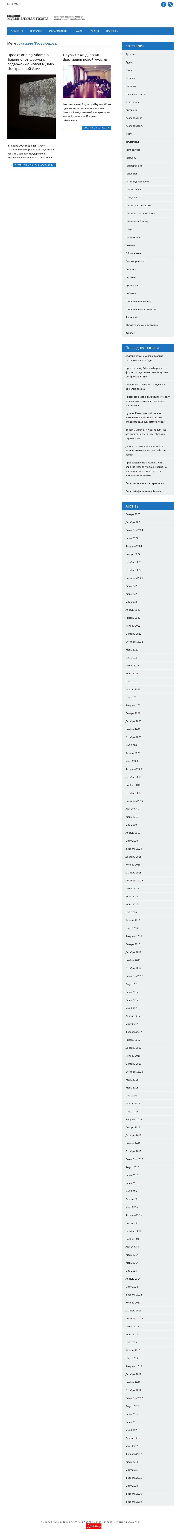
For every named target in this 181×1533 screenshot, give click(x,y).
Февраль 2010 (133, 1493)
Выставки (130, 86)
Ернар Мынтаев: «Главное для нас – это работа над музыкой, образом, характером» (146, 434)
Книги (128, 133)
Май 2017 (131, 1008)
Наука (78, 31)
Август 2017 (132, 984)
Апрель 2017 (132, 1016)
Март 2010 (131, 1485)
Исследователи (134, 125)
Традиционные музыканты (140, 309)
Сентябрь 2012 (134, 1398)
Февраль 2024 (133, 546)
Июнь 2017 (131, 1000)
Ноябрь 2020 (133, 729)
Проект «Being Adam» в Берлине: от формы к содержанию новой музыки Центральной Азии (146, 372)
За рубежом (132, 102)
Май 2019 (131, 824)
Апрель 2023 (132, 609)
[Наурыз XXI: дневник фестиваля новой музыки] (87, 96)
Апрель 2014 (132, 1278)
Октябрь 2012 (133, 1390)
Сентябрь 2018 (134, 880)
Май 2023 (131, 601)
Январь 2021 (132, 713)
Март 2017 (131, 1023)
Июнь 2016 (131, 1087)
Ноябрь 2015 (133, 1143)
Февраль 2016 (133, 1119)
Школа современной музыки (141, 324)
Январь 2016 (132, 1127)
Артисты (130, 54)
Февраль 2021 (133, 705)
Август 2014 (132, 1246)
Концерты (131, 173)
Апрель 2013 (132, 1350)
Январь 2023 (132, 617)
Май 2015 (131, 1191)
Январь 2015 (132, 1223)
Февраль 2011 (133, 1477)
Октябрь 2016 (133, 1063)
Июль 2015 (131, 1175)
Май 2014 (131, 1270)
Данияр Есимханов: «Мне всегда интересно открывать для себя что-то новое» (147, 450)
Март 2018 (131, 928)
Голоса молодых (135, 94)
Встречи (130, 78)
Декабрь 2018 (133, 856)
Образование (58, 31)
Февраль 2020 (133, 769)
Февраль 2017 (133, 1031)
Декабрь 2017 (133, 952)
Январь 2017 (132, 1039)
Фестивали (47, 165)
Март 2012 (131, 1446)
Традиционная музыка (138, 301)
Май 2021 (131, 681)
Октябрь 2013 (133, 1310)
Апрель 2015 (132, 1199)
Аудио (129, 62)
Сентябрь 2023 (134, 578)
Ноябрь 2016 (133, 1055)
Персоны (36, 31)
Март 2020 (131, 761)
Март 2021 (131, 697)
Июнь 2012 (131, 1422)
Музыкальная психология (140, 213)
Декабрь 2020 (133, 721)
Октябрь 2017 (133, 968)
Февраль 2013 (133, 1366)
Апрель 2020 (132, 753)
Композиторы (133, 149)
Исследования (133, 117)
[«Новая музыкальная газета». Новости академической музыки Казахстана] (46, 20)
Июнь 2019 (131, 816)
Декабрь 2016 (133, 1047)
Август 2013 (132, 1326)
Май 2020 (131, 745)
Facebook (163, 4)
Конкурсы (130, 157)
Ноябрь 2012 (133, 1382)
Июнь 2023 (131, 593)
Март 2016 (131, 1111)
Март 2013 (131, 1358)
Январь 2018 (132, 944)
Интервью (131, 109)
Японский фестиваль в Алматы (143, 491)
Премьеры (21, 165)
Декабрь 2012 (133, 1374)
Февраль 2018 (133, 936)
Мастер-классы (134, 189)
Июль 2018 (131, 896)
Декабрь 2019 (133, 777)
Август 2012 (132, 1406)
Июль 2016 (131, 1079)
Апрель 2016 (132, 1103)
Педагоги (130, 269)
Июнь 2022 (131, 649)
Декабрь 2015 (133, 1135)
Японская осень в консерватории (144, 483)
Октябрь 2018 (133, 872)
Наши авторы (133, 237)
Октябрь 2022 (133, 633)
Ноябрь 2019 (133, 785)
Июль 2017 (131, 992)
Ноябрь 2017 (133, 960)
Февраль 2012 (133, 1453)
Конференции (133, 165)
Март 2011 (131, 1469)
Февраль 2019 (133, 848)
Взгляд (94, 31)
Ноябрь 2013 (133, 1302)
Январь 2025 (132, 514)
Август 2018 (132, 888)
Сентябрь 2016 (134, 1071)
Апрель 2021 (132, 689)
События (17, 31)
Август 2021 (132, 665)
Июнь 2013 (131, 1334)
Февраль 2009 (133, 1501)
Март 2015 (131, 1207)
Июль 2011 (131, 1461)
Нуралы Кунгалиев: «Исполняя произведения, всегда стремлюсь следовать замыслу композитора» (145, 417)
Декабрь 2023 (133, 562)
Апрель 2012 (132, 1438)
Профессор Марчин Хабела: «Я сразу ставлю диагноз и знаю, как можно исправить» (147, 401)
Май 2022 (131, 657)
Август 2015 (132, 1167)
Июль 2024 (131, 538)
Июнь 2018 (131, 904)
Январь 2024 (132, 554)
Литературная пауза (137, 181)
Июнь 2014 (131, 1262)
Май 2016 (131, 1095)
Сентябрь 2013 (134, 1318)
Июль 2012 (131, 1414)
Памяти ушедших (135, 261)
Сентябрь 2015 (134, 1159)
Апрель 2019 (132, 832)
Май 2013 (131, 1342)
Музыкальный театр (136, 221)
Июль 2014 (131, 1254)
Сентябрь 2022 (134, 641)
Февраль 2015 (133, 1215)
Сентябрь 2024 (134, 530)
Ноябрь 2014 (133, 1238)
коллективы (132, 141)
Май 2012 (131, 1430)
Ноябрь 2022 (133, 625)
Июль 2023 (131, 585)
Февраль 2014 (133, 1294)
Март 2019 (131, 840)
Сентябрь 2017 (134, 976)
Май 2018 (131, 912)
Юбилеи (130, 332)
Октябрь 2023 (133, 570)
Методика (131, 197)
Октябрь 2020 (133, 737)
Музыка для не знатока (138, 205)
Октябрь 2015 (133, 1151)
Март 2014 (131, 1286)
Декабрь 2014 (133, 1231)
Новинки (112, 31)
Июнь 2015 (131, 1183)
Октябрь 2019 (133, 793)
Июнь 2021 (131, 673)
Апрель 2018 (132, 920)
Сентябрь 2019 (134, 801)
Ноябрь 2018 (133, 864)
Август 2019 (132, 808)
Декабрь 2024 (133, 522)
